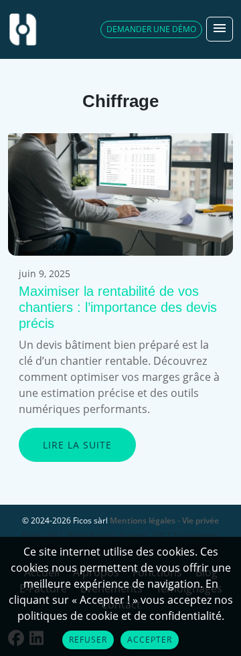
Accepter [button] (149, 639)
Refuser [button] (88, 639)
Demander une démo (151, 29)
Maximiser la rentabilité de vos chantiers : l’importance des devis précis (118, 307)
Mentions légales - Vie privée (164, 520)
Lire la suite (77, 444)
